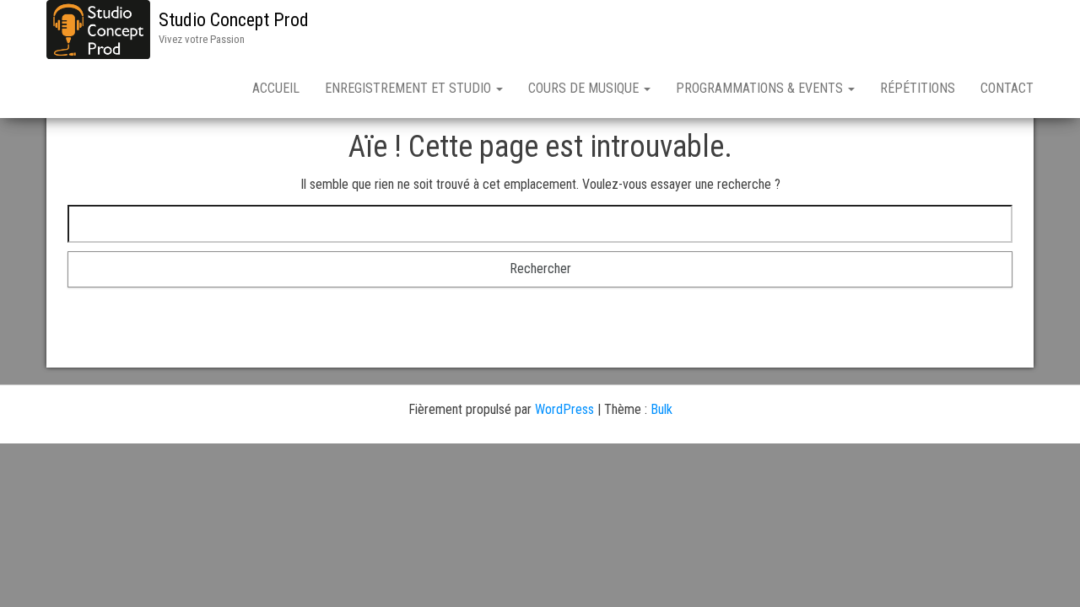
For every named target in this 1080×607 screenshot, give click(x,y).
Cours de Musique (585, 88)
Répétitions (917, 88)
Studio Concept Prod (234, 19)
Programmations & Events (761, 88)
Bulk (661, 409)
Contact (1007, 88)
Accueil (276, 88)
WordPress (564, 409)
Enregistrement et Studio (409, 88)
